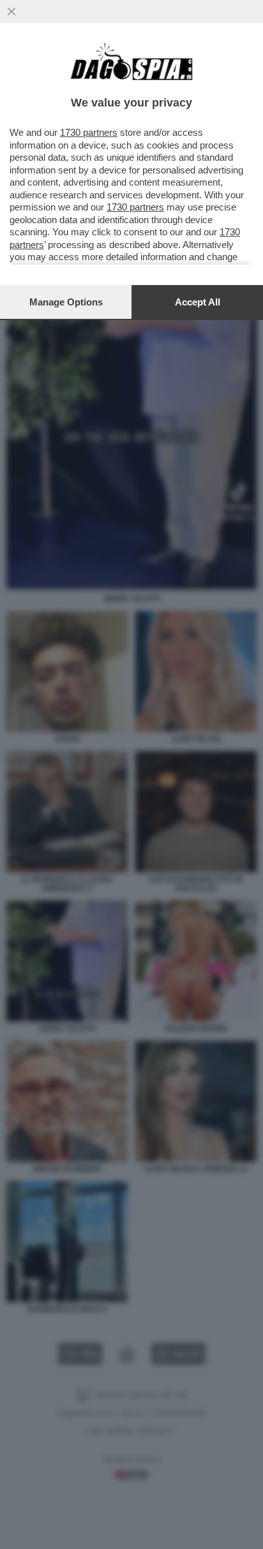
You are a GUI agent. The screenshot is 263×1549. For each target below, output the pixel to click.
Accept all (197, 302)
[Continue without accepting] (11, 11)
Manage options (66, 302)
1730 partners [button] (88, 132)
